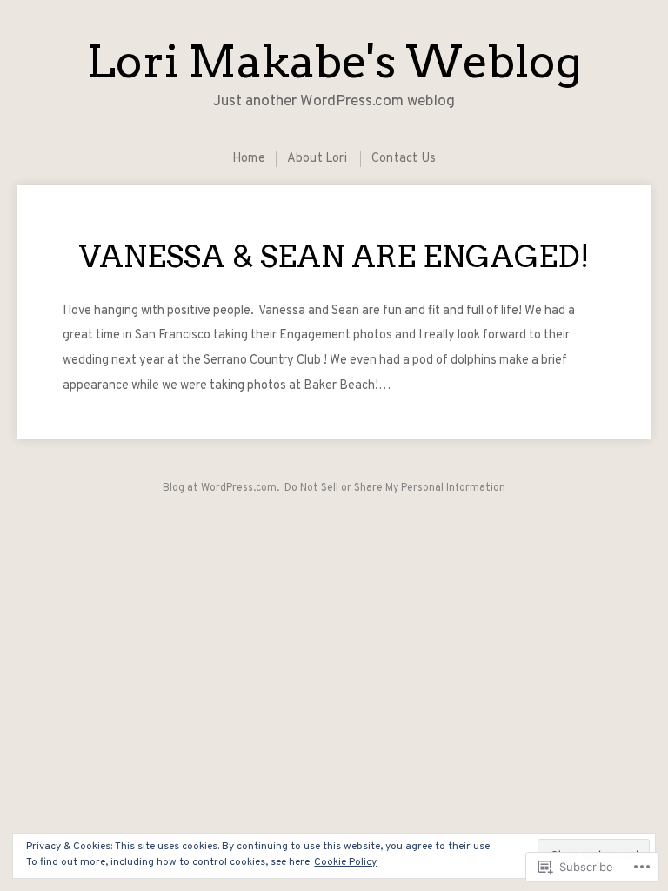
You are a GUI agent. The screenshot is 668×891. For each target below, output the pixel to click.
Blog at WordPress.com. (221, 488)
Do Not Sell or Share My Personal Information (394, 488)
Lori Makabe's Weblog (334, 61)
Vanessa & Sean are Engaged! (334, 256)
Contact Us (403, 158)
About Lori (317, 158)
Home (248, 158)
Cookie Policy (345, 862)
